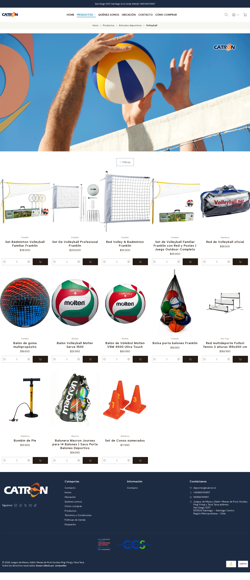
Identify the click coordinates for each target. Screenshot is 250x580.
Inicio (95, 25)
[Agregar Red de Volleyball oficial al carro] (240, 261)
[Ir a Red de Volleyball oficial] (225, 201)
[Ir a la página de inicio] (10, 15)
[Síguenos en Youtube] (30, 505)
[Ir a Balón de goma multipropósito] (25, 302)
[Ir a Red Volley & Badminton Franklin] (125, 201)
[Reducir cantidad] (4, 262)
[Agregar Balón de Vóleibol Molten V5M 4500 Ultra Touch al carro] (140, 359)
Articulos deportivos (130, 25)
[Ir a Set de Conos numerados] (125, 400)
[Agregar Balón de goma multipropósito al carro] (40, 359)
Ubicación (129, 14)
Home (70, 14)
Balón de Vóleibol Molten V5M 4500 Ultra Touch (125, 345)
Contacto (145, 14)
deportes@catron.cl (204, 487)
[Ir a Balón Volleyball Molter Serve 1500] (75, 302)
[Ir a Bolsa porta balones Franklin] (175, 302)
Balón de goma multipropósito (25, 345)
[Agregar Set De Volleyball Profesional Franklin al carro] (90, 261)
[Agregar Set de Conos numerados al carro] (140, 460)
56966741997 (201, 497)
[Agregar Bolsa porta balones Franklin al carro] (190, 359)
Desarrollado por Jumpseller (51, 565)
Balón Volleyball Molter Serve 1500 (75, 345)
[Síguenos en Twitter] (25, 505)
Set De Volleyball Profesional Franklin (75, 243)
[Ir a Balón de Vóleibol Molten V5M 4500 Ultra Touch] (125, 302)
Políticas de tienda (75, 519)
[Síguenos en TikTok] (35, 505)
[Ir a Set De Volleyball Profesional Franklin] (75, 201)
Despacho (70, 524)
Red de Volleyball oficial (225, 242)
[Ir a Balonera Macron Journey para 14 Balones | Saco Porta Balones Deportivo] (75, 400)
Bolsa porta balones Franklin (175, 343)
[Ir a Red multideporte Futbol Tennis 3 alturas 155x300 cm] (225, 302)
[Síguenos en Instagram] (15, 505)
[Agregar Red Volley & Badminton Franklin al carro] (140, 261)
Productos (85, 14)
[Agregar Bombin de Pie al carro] (40, 460)
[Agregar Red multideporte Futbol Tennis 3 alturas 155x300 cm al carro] (240, 359)
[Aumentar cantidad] (28, 262)
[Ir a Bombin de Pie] (25, 400)
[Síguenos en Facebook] (20, 505)
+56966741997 (201, 492)
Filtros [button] (126, 162)
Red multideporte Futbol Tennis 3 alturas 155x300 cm (225, 345)
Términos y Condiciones (78, 515)
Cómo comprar (166, 14)
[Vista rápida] (46, 201)
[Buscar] (226, 15)
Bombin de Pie (25, 440)
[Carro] (245, 15)
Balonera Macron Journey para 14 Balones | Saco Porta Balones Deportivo (75, 444)
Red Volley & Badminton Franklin (125, 243)
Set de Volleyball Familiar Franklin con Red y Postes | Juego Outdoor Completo (175, 245)
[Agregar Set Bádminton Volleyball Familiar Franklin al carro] (40, 261)
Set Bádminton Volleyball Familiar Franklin (25, 243)
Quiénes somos (108, 14)
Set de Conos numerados (125, 440)
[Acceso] (235, 15)
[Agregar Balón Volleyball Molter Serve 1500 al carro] (90, 359)
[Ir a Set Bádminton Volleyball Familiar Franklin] (25, 201)
